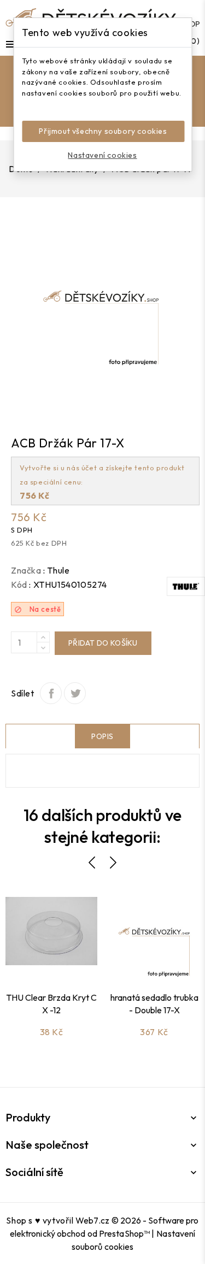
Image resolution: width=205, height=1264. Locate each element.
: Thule (56, 570)
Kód (19, 584)
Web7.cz (92, 1220)
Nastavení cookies (102, 155)
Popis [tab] (102, 736)
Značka (26, 570)
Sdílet (50, 693)
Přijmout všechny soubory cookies (103, 131)
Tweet (75, 693)
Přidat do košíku (103, 643)
